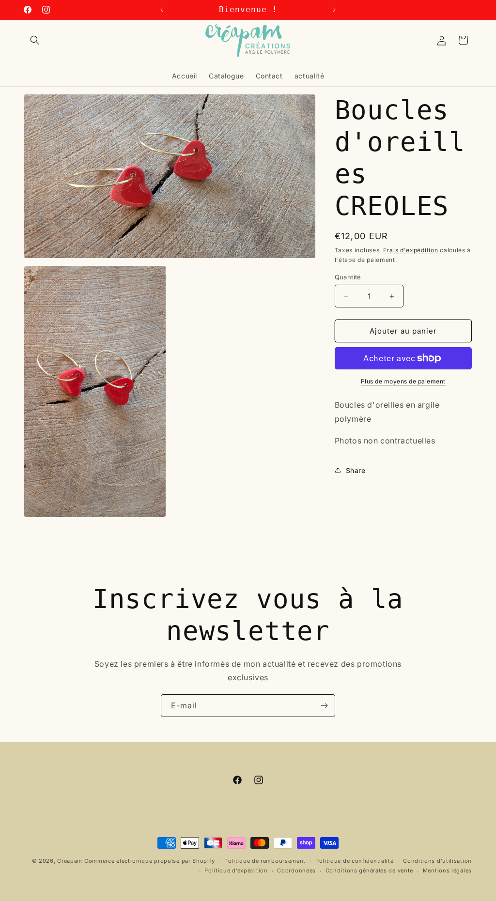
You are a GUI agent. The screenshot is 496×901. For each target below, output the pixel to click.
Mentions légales (447, 870)
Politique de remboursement (265, 860)
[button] (35, 40)
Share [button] (356, 470)
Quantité (348, 277)
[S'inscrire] (324, 705)
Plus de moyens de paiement (403, 381)
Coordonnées (296, 870)
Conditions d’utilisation (437, 860)
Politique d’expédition (235, 870)
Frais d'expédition (410, 250)
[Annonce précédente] (161, 9)
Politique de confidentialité (354, 860)
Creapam (69, 860)
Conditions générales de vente (369, 870)
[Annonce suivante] (334, 9)
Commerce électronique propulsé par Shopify (149, 860)
